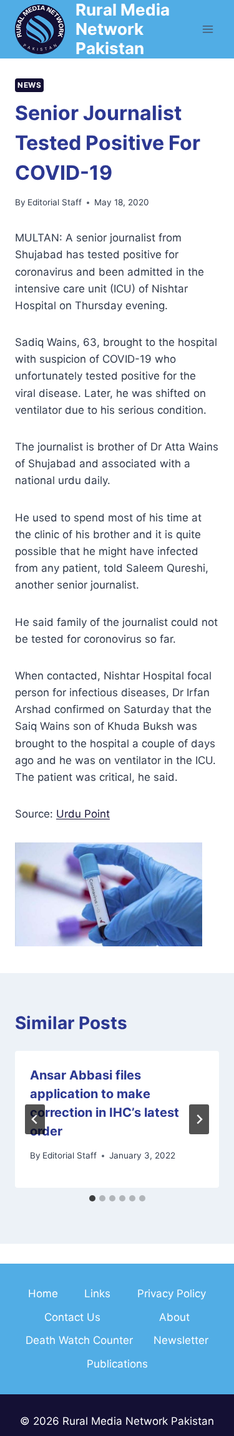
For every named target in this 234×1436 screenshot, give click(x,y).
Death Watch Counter (79, 1340)
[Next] (199, 1119)
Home (43, 1293)
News (29, 85)
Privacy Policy (171, 1293)
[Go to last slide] (35, 1119)
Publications (117, 1364)
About (174, 1317)
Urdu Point (83, 814)
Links (97, 1293)
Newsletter (181, 1340)
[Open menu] (207, 29)
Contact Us (72, 1317)
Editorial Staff (54, 202)
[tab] (92, 1198)
